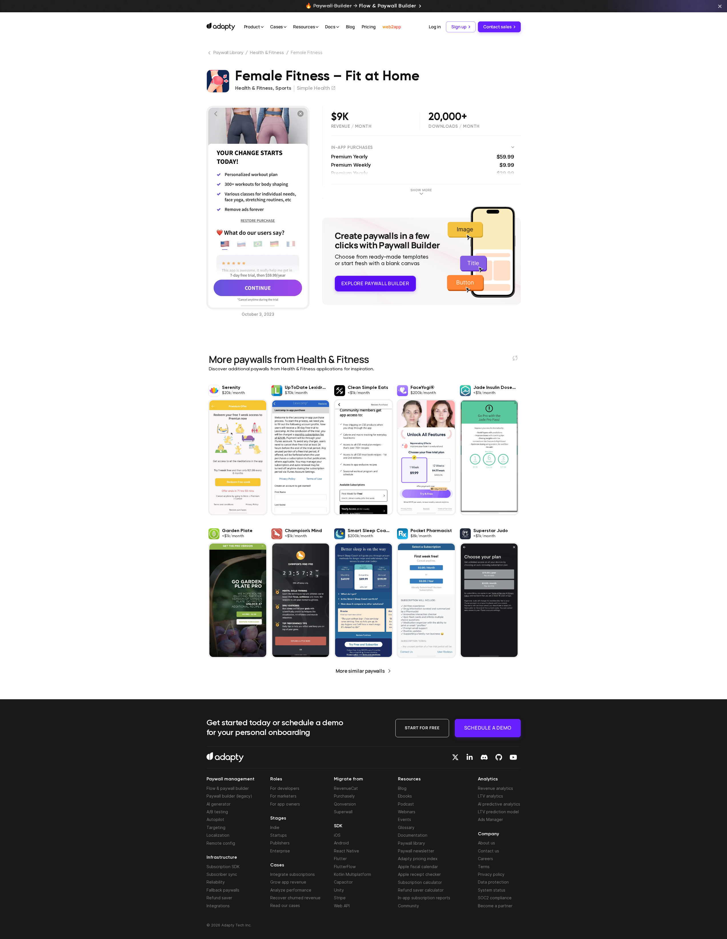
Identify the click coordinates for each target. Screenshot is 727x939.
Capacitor (343, 882)
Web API (342, 905)
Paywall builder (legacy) (229, 796)
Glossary (406, 827)
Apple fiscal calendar (418, 866)
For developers (284, 788)
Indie (274, 827)
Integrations (218, 905)
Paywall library (411, 843)
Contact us (488, 850)
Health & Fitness (267, 53)
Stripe (340, 897)
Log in (434, 27)
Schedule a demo (487, 727)
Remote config (221, 843)
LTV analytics (490, 796)
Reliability (216, 882)
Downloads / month (454, 126)
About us (486, 842)
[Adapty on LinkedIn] (469, 757)
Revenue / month (351, 126)
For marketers (283, 796)
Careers (485, 858)
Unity (339, 890)
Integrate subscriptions (292, 874)
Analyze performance (290, 890)
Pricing (369, 27)
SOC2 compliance (495, 897)
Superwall (343, 811)
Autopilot (215, 819)
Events (404, 819)
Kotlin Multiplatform (352, 874)
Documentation (412, 835)
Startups (278, 835)
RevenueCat (346, 788)
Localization (218, 835)
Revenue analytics (495, 788)
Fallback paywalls (223, 890)
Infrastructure (222, 857)
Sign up (458, 27)
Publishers (280, 842)
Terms (484, 866)
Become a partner (495, 905)
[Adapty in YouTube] (513, 757)
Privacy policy (491, 874)
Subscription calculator (420, 882)
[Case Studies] (285, 27)
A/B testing (217, 811)
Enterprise (280, 850)
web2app (391, 27)
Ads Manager (490, 819)
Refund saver (219, 897)
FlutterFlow (345, 866)
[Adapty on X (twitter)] (455, 757)
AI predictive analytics (499, 804)
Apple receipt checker (419, 874)
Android (341, 842)
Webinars (406, 811)
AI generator (219, 804)
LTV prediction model (498, 811)
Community (408, 905)
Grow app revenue (288, 882)
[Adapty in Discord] (484, 757)
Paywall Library (228, 53)
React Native (346, 850)
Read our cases (285, 905)
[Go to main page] (221, 26)
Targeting (216, 827)
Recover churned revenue (295, 897)
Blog (350, 27)
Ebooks (405, 796)
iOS (337, 835)
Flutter (340, 858)
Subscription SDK (223, 866)
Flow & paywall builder (228, 788)
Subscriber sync (222, 874)
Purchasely (344, 796)
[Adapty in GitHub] (499, 757)
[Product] (262, 27)
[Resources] (317, 27)
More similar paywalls (360, 671)
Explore (375, 283)
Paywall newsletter (416, 850)
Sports (283, 88)
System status (491, 890)
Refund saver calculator (421, 890)
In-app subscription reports (424, 897)
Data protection (493, 882)
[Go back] (210, 54)
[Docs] (337, 27)
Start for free (422, 727)
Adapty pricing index (418, 858)
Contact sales (497, 27)
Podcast (406, 804)
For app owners (285, 804)
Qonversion (345, 804)
